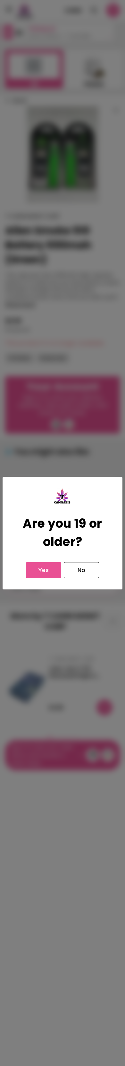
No (81, 570)
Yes (43, 570)
